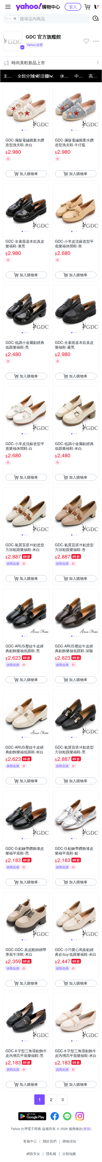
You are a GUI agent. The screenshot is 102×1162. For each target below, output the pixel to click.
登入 (73, 6)
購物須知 (69, 1141)
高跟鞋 (94, 76)
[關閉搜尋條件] (15, 18)
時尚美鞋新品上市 (28, 63)
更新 (86, 1128)
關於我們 (49, 1141)
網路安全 (33, 1153)
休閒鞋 (65, 76)
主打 (7, 76)
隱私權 (51, 1153)
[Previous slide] (6, 105)
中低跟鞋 (80, 76)
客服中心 (30, 1141)
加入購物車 (29, 173)
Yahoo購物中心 (38, 6)
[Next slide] (45, 105)
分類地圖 (69, 1153)
